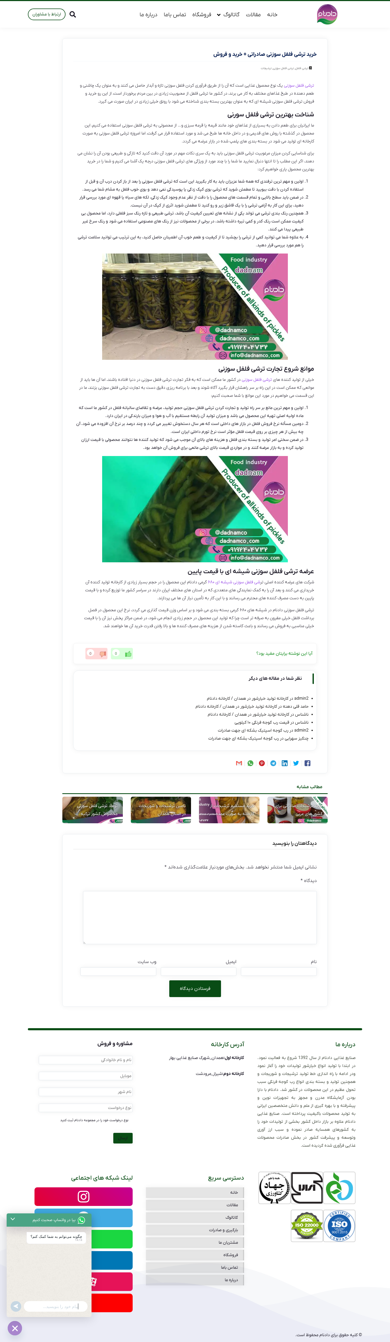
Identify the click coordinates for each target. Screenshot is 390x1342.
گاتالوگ (231, 14)
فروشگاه (201, 14)
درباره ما (148, 14)
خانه (272, 14)
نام (314, 962)
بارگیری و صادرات (223, 1230)
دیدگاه (309, 881)
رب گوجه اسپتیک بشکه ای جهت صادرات (253, 730)
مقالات (253, 14)
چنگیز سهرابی (297, 738)
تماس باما (175, 14)
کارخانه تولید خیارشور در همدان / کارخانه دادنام (247, 698)
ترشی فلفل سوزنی (283, 68)
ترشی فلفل (301, 68)
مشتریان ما (228, 1242)
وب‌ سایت (147, 962)
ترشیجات (266, 68)
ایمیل (231, 962)
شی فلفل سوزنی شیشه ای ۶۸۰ (234, 582)
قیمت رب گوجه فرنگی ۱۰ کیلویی (262, 722)
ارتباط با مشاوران (46, 14)
